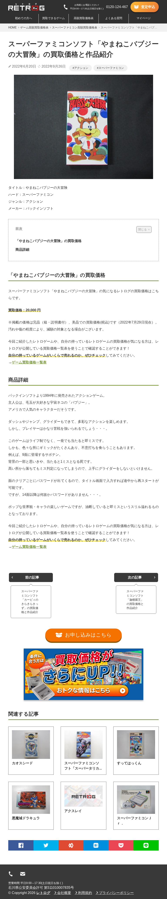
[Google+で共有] (71, 845)
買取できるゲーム (53, 18)
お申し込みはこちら (88, 635)
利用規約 (85, 893)
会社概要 (64, 893)
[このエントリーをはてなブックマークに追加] (96, 845)
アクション (81, 68)
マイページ (144, 18)
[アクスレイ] (83, 796)
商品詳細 (22, 249)
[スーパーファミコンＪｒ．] (136, 799)
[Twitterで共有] (45, 845)
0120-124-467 (117, 7)
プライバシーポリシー (116, 893)
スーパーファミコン (111, 68)
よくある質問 (113, 18)
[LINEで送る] (146, 845)
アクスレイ (73, 811)
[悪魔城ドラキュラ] (31, 799)
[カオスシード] (31, 744)
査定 (148, 7)
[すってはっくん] (136, 744)
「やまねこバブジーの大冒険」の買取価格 (48, 241)
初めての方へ (23, 18)
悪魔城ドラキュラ (26, 818)
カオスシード (22, 763)
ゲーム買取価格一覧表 (29, 362)
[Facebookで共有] (20, 845)
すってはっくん (129, 763)
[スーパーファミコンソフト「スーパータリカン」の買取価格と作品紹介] (83, 744)
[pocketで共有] (121, 845)
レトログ (43, 893)
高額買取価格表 (84, 18)
